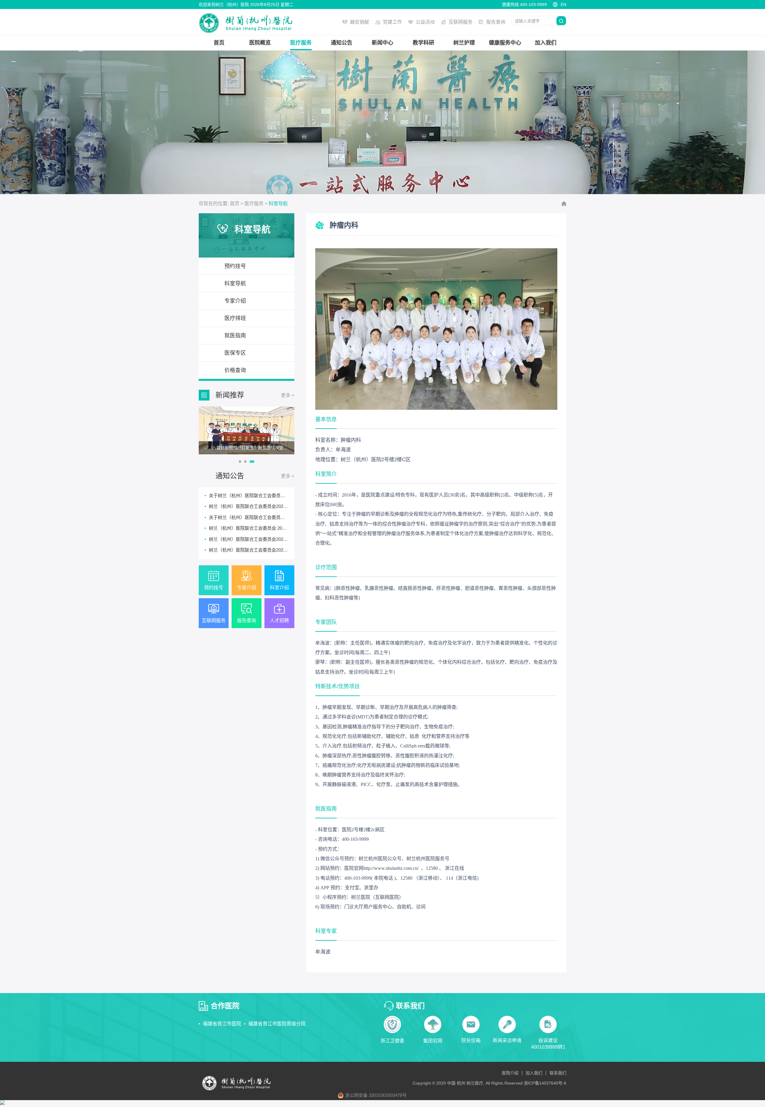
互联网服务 (460, 22)
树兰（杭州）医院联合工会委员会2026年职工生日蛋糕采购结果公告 (276, 539)
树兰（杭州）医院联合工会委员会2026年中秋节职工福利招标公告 (274, 506)
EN (563, 4)
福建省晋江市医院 (222, 1023)
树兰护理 (464, 43)
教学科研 (423, 43)
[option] (246, 430)
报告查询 (495, 22)
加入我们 (545, 43)
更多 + (287, 395)
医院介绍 (510, 1073)
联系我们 (558, 1073)
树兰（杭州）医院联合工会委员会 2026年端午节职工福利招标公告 (275, 528)
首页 (219, 43)
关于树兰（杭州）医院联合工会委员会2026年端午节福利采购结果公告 (278, 517)
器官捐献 (359, 22)
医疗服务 (301, 43)
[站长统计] (2, 1103)
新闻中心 (382, 43)
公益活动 (425, 22)
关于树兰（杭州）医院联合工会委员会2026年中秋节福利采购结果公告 (278, 495)
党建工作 (392, 22)
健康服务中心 (505, 43)
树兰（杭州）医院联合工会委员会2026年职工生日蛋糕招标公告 (272, 549)
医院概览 (260, 43)
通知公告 (341, 43)
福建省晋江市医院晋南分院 (277, 1023)
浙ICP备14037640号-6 (545, 1083)
